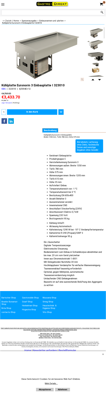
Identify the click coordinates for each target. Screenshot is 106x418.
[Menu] (2, 4)
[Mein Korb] (101, 4)
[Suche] (102, 12)
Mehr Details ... (51, 383)
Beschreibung (50, 130)
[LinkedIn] (11, 121)
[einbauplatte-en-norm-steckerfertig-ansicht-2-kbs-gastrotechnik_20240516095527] (96, 56)
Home (27, 350)
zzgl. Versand (7, 103)
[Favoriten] (61, 112)
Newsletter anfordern (45, 350)
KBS (4, 89)
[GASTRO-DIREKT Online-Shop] (52, 4)
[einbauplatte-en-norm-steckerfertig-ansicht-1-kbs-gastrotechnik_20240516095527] (96, 44)
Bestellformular (67, 350)
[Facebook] (4, 121)
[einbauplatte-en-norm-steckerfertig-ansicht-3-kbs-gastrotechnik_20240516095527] (96, 67)
